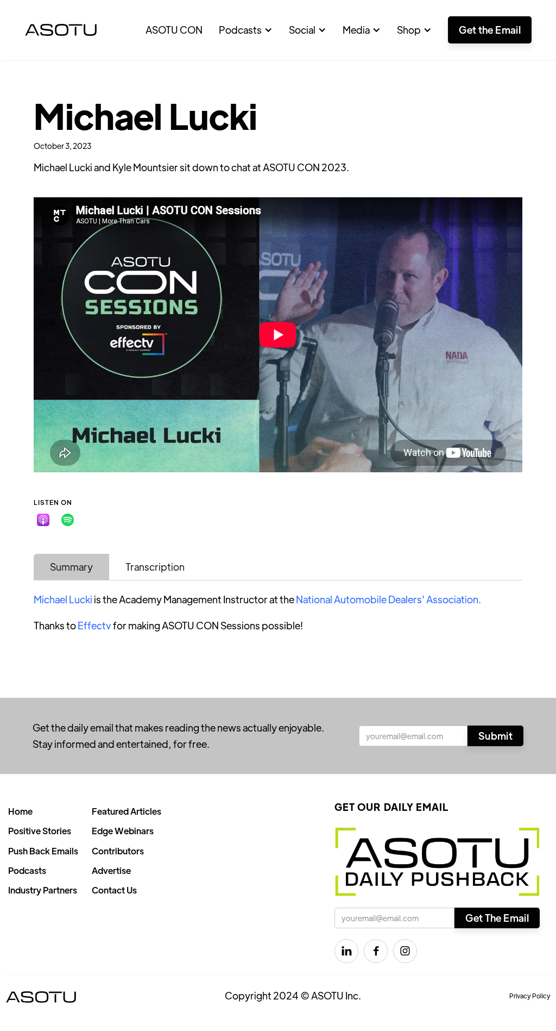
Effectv (94, 625)
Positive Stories (39, 830)
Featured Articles (126, 811)
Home (20, 811)
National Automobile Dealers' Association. (388, 599)
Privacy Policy (530, 995)
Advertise (111, 870)
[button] (246, 30)
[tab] (71, 567)
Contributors (118, 851)
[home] (60, 29)
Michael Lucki (63, 599)
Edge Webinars (123, 830)
